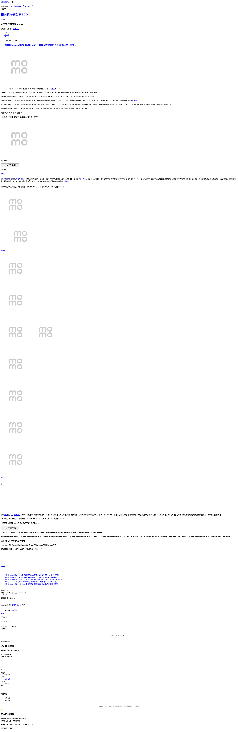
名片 (5, 37)
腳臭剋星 (17, 515)
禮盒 (66, 181)
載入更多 (3, 617)
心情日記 (16, 29)
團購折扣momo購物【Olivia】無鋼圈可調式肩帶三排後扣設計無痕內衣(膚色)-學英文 (31, 575)
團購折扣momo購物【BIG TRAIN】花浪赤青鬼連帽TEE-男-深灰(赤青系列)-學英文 (31, 584)
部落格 (6, 35)
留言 (18, 605)
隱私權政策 (129, 706)
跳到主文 (4, 19)
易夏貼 (53, 89)
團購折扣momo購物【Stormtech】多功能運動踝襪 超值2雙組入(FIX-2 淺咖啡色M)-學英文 (33, 579)
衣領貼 (134, 100)
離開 (10, 728)
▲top (2, 613)
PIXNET (105, 706)
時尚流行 (15, 610)
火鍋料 (3, 250)
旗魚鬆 (82, 179)
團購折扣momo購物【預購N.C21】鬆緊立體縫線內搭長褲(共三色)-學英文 (40, 45)
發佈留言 (3, 628)
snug (2, 477)
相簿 (5, 32)
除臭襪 (6, 515)
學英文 (3, 566)
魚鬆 (2, 173)
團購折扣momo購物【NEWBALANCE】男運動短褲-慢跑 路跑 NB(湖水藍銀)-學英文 (31, 582)
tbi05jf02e (4, 594)
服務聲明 (136, 706)
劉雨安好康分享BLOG (15, 14)
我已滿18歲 (4, 728)
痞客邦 (14, 605)
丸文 (11, 179)
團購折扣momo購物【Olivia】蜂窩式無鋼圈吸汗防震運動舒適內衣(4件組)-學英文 (30, 577)
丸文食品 (19, 179)
